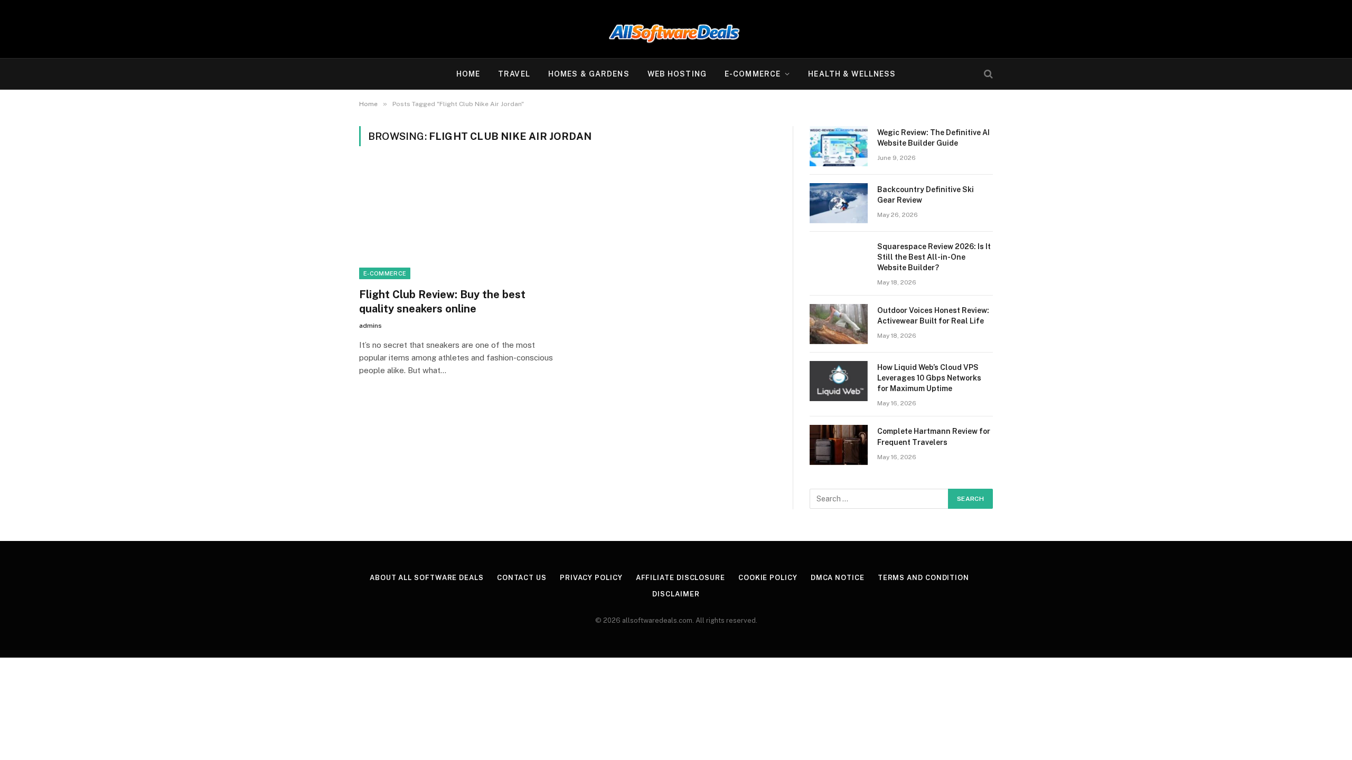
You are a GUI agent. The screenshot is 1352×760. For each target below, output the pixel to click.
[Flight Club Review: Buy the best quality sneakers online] (458, 223)
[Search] (987, 74)
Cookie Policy (767, 578)
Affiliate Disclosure (680, 578)
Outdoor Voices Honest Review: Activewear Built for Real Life (933, 315)
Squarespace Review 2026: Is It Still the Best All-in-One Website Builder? (934, 257)
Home (468, 74)
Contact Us (522, 578)
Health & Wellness (852, 74)
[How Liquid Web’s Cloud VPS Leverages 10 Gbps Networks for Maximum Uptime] (839, 381)
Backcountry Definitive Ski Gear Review (925, 194)
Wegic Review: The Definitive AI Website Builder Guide (933, 137)
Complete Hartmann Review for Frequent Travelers (933, 436)
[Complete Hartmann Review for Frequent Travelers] (839, 445)
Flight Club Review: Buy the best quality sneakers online (442, 301)
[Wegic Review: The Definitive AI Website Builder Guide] (839, 146)
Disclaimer (675, 594)
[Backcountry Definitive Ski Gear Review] (839, 203)
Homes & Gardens (589, 74)
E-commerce (753, 74)
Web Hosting (677, 74)
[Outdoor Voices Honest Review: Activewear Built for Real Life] (839, 324)
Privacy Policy (591, 578)
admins (370, 325)
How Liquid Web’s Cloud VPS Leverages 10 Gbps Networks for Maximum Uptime (929, 378)
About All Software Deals (427, 578)
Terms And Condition (923, 578)
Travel (514, 74)
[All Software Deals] (676, 29)
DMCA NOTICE (838, 578)
